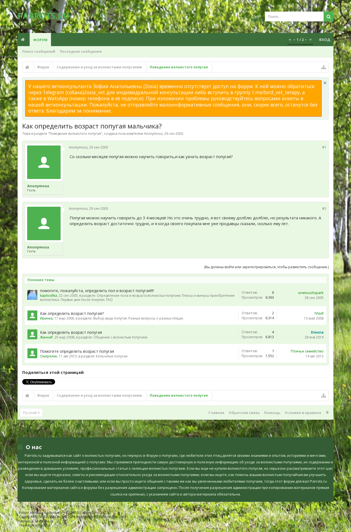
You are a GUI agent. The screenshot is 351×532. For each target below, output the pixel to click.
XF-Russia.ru (44, 521)
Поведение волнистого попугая (75, 133)
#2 (324, 208)
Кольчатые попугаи (112, 356)
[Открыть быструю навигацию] (324, 67)
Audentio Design (63, 525)
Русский (30, 412)
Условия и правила (303, 412)
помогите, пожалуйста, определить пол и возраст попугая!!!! (97, 290)
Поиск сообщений (38, 51)
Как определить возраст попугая (71, 332)
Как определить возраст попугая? (72, 313)
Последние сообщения (81, 51)
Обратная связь (244, 412)
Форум (40, 39)
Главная (216, 412)
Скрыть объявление (325, 83)
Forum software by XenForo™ (62, 512)
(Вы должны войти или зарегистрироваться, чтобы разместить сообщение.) (266, 267)
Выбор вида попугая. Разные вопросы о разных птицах (138, 318)
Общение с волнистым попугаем (120, 337)
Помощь (272, 412)
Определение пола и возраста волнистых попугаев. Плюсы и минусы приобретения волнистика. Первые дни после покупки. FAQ (137, 297)
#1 (324, 147)
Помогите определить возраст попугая (77, 351)
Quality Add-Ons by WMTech (72, 516)
